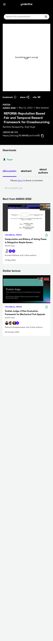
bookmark (8, 97)
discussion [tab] (9, 170)
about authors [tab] (43, 171)
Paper (10, 159)
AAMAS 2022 (23, 198)
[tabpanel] (26, 184)
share (23, 97)
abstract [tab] (26, 170)
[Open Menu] (4, 4)
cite (35, 97)
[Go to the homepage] (26, 4)
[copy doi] (44, 135)
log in (20, 181)
